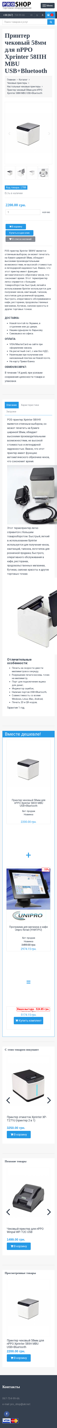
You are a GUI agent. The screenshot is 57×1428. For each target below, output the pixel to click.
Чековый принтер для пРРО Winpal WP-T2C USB (25, 1230)
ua (31, 15)
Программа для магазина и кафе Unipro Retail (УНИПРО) (28, 928)
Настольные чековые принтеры (24, 86)
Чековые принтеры (17, 83)
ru (37, 15)
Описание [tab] (11, 405)
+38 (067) (8, 15)
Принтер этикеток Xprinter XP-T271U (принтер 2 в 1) (27, 1118)
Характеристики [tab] (30, 405)
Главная (11, 79)
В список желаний (22, 239)
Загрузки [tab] (11, 411)
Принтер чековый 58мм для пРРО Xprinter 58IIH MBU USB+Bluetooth (28, 803)
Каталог (23, 79)
